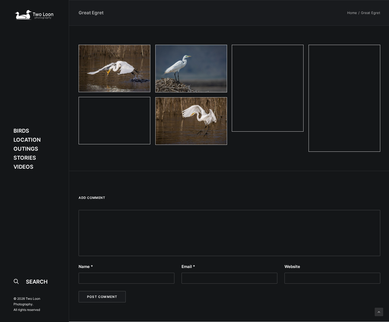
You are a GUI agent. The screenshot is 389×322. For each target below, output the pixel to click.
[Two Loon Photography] (34, 15)
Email (188, 266)
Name (86, 266)
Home (352, 13)
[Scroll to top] (379, 311)
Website (292, 266)
